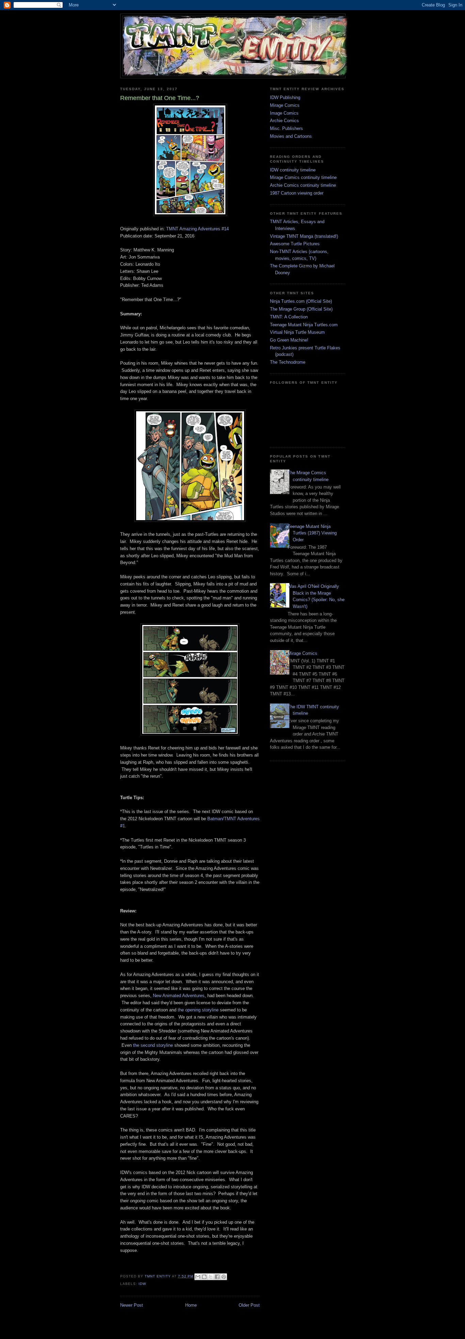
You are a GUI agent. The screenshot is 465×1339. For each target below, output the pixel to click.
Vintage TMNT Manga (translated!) (304, 236)
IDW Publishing (285, 97)
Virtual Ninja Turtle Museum (297, 332)
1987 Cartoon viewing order (296, 193)
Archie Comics (284, 120)
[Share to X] (210, 1276)
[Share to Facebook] (217, 1276)
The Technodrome (287, 362)
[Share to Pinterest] (223, 1276)
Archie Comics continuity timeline (303, 185)
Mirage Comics (285, 105)
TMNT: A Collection (289, 316)
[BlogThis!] (204, 1276)
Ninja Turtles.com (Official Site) (301, 301)
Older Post (249, 1305)
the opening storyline (198, 1009)
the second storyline (153, 1045)
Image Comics (284, 113)
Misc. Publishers (286, 128)
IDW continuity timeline (293, 169)
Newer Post (131, 1305)
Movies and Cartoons (291, 136)
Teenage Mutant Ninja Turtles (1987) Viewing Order (312, 533)
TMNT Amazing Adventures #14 (197, 228)
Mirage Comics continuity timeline (303, 177)
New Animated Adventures (179, 995)
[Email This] (197, 1276)
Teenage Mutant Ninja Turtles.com (304, 324)
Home (191, 1305)
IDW (142, 1284)
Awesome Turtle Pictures (295, 243)
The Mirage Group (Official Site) (301, 309)
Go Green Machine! (289, 340)
